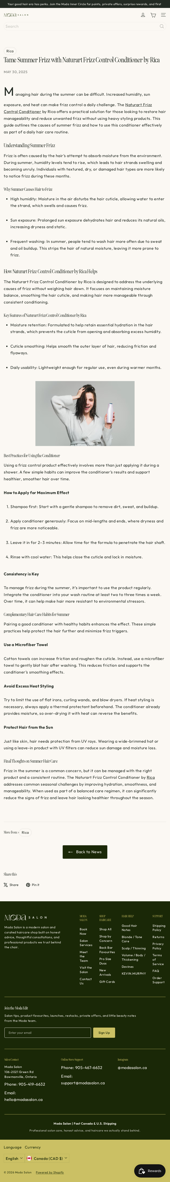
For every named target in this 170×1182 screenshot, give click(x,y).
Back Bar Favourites (107, 950)
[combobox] (85, 26)
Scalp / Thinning (134, 948)
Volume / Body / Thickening (133, 957)
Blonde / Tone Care (132, 939)
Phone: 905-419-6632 (24, 1084)
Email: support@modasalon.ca (83, 1080)
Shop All (105, 929)
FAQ (156, 971)
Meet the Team (84, 956)
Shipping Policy (159, 928)
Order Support (158, 980)
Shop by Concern (105, 938)
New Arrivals (105, 972)
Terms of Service (158, 959)
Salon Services (86, 943)
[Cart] (153, 15)
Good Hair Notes (129, 928)
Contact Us (86, 981)
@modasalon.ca (132, 1067)
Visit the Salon (86, 970)
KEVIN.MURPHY (134, 974)
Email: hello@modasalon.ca (23, 1096)
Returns (158, 937)
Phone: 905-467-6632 (81, 1067)
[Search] (161, 26)
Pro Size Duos (105, 961)
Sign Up (104, 1033)
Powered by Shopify (50, 1172)
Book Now (83, 931)
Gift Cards (107, 982)
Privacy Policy (158, 946)
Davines (128, 967)
